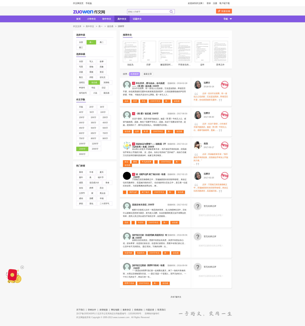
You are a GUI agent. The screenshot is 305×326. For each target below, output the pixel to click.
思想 (126, 222)
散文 (81, 77)
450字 (81, 128)
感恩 (81, 183)
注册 (215, 3)
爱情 (135, 162)
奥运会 (102, 193)
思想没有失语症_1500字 (143, 204)
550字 (105, 128)
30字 (102, 107)
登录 (209, 3)
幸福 (102, 198)
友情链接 (103, 310)
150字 (81, 117)
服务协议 (127, 310)
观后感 (106, 93)
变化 (91, 203)
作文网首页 (78, 3)
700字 (105, 133)
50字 (92, 112)
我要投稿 (224, 11)
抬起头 (130, 64)
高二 (102, 42)
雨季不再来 (129, 283)
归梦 (148, 64)
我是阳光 (141, 253)
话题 (81, 72)
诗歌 (91, 77)
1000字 (82, 144)
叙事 (102, 61)
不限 (81, 107)
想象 (102, 67)
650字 (93, 133)
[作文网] (89, 12)
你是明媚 (128, 253)
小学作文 (91, 19)
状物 (91, 67)
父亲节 (82, 193)
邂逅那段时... (166, 64)
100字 (103, 112)
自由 (126, 101)
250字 (105, 117)
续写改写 (83, 93)
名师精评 (134, 74)
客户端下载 (224, 3)
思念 (102, 188)
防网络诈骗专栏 (152, 313)
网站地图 (115, 310)
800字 (93, 138)
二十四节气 (104, 203)
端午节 (101, 177)
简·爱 (146, 131)
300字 (81, 123)
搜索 (171, 11)
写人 (91, 61)
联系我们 (161, 310)
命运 (126, 162)
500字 (93, 128)
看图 (91, 72)
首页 (78, 19)
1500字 (82, 149)
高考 (81, 172)
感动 (81, 198)
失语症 (141, 222)
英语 (102, 72)
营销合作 (92, 310)
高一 (100, 26)
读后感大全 (94, 183)
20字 (91, 107)
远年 (202, 64)
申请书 (82, 88)
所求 (135, 101)
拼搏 (91, 188)
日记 (103, 88)
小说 (95, 93)
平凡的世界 (146, 162)
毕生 (144, 101)
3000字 (82, 154)
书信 (93, 88)
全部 (81, 42)
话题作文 (137, 19)
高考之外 (220, 64)
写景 (81, 67)
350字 (93, 123)
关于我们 (80, 310)
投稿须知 (138, 310)
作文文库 (77, 26)
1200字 (95, 144)
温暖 (91, 198)
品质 (137, 131)
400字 (105, 123)
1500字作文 (155, 101)
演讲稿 (106, 82)
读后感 (110, 26)
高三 (81, 47)
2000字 (95, 149)
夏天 (102, 172)
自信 (81, 188)
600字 (81, 133)
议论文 (102, 77)
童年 (81, 177)
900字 (105, 138)
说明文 (82, 82)
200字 (93, 117)
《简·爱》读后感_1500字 (147, 113)
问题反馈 (150, 310)
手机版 (89, 3)
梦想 (81, 203)
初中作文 (106, 19)
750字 (81, 138)
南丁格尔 (145, 192)
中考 (91, 172)
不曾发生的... (184, 64)
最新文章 (148, 74)
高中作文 (122, 19)
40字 (81, 112)
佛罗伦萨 (133, 192)
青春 (107, 183)
